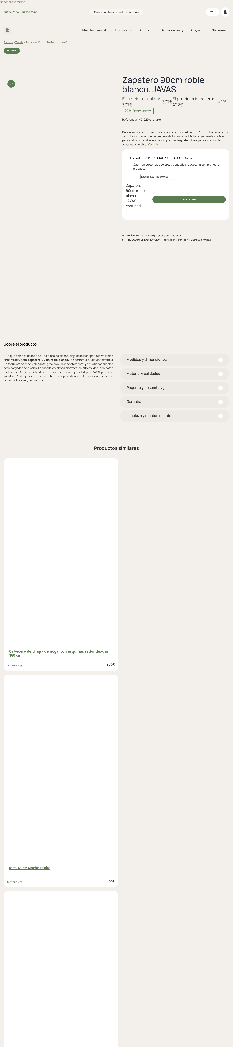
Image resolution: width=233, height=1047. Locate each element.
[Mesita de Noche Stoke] (61, 770)
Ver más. (153, 144)
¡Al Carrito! (189, 199)
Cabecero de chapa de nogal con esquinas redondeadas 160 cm (59, 653)
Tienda (19, 42)
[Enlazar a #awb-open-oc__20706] (7, 30)
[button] (174, 360)
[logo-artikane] (27, 25)
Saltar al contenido (12, 2)
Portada (8, 42)
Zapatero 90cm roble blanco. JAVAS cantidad (135, 195)
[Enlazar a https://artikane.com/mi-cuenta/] (225, 12)
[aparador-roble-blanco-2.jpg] (57, 204)
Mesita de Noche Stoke (29, 867)
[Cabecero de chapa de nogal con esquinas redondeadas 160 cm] (61, 554)
